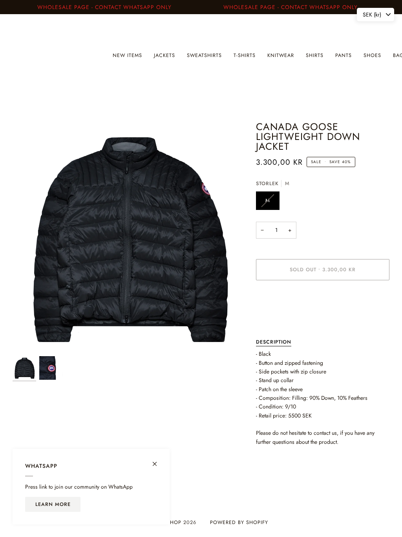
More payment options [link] (282, 317)
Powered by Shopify (239, 522)
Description (273, 342)
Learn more (53, 504)
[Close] (158, 460)
